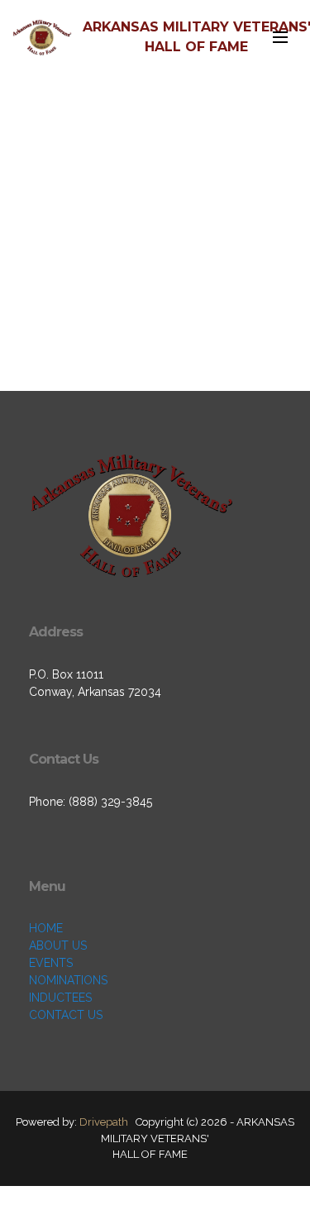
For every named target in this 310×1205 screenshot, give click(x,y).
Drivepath (103, 1122)
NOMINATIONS (68, 980)
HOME (46, 928)
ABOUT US (58, 945)
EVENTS (51, 962)
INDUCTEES (60, 997)
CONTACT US (66, 1015)
